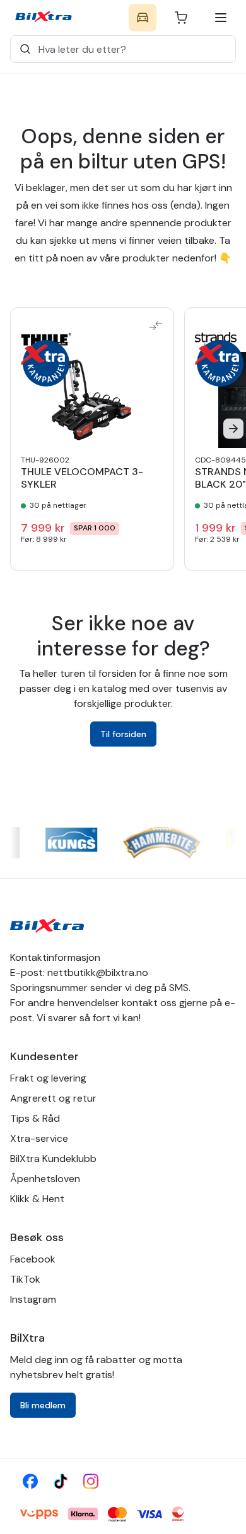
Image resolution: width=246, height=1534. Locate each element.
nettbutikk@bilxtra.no (97, 972)
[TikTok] (60, 1481)
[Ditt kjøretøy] (142, 17)
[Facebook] (30, 1481)
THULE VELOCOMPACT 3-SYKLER (82, 478)
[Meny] (221, 18)
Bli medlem (43, 1405)
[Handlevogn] (181, 17)
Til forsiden (123, 734)
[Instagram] (91, 1481)
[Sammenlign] (156, 325)
